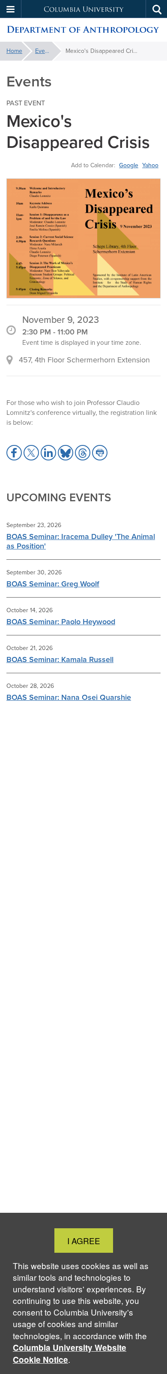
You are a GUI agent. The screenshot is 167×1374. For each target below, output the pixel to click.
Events (44, 50)
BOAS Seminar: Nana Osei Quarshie (68, 697)
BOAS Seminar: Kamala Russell (59, 659)
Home (14, 50)
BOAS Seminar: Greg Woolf (52, 583)
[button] (10, 9)
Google (128, 165)
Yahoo (150, 165)
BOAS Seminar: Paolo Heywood (60, 621)
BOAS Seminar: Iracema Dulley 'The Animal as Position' (80, 541)
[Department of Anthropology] (83, 30)
